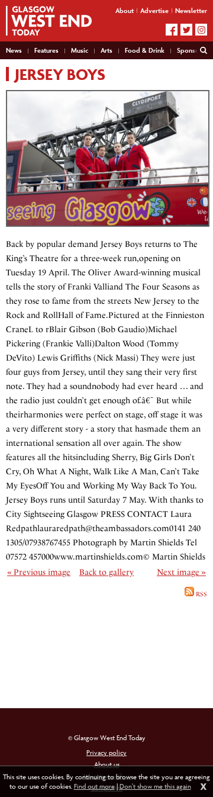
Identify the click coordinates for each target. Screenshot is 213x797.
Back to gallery (106, 572)
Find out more (94, 786)
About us (107, 764)
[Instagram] (201, 30)
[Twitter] (186, 30)
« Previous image (38, 572)
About (124, 10)
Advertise (154, 10)
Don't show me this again (155, 786)
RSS (200, 594)
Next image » (181, 572)
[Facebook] (172, 30)
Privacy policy (106, 752)
